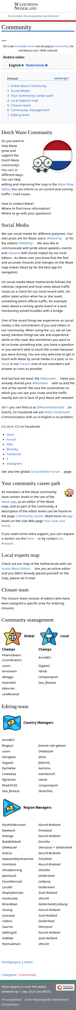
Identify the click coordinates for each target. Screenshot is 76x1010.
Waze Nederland (57, 412)
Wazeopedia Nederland (26, 6)
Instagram (14, 463)
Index (28, 962)
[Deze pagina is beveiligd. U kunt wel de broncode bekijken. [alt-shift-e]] (53, 38)
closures (14, 253)
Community (61, 46)
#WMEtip (26, 243)
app (52, 330)
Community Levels (29, 516)
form (30, 538)
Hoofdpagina (11, 962)
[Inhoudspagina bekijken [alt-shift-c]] (3, 38)
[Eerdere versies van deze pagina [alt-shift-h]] (61, 38)
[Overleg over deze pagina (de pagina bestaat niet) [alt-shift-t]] (13, 38)
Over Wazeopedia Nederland (46, 999)
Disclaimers (10, 1004)
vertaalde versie (25, 46)
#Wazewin (48, 378)
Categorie (8, 975)
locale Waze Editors (15, 568)
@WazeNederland (50, 407)
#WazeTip (54, 238)
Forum (25, 364)
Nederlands (35, 65)
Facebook (14, 454)
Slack (5, 364)
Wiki (10, 444)
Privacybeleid (11, 999)
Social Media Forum (45, 471)
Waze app (8, 501)
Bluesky (12, 449)
